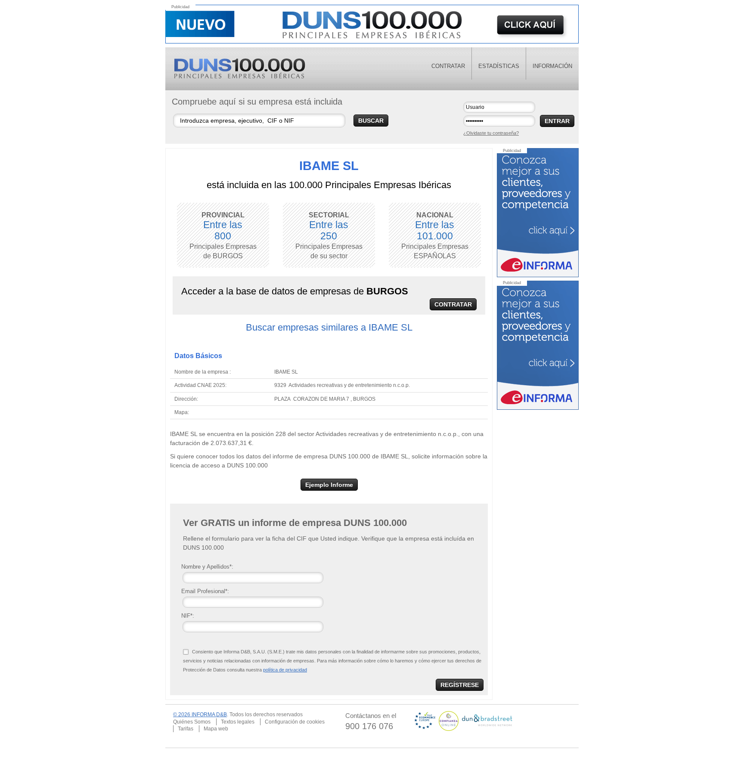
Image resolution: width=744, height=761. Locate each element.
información (552, 66)
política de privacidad (285, 669)
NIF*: (187, 616)
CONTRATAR (453, 304)
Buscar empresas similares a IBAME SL (329, 327)
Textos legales (237, 722)
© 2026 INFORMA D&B (200, 715)
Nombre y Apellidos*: (207, 566)
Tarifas (185, 729)
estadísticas (498, 66)
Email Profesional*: (205, 591)
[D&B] (487, 721)
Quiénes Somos (192, 722)
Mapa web (216, 729)
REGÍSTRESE (459, 684)
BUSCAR (371, 120)
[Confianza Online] (449, 721)
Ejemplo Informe (329, 484)
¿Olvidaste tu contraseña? (491, 133)
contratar (448, 66)
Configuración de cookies (295, 722)
